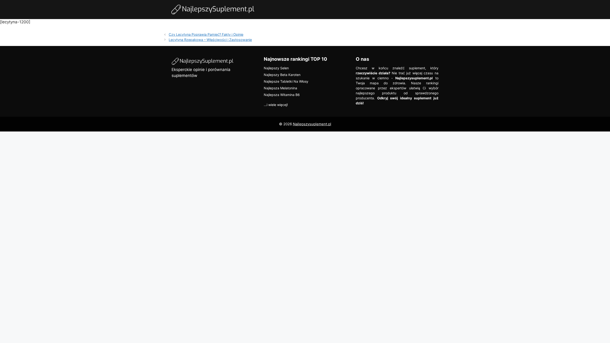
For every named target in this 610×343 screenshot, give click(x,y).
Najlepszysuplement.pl (312, 124)
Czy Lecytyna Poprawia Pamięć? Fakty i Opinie (206, 34)
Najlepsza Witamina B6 (282, 95)
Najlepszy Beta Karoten (282, 75)
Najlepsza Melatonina (280, 88)
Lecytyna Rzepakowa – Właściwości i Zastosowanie (210, 40)
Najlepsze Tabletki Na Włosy (286, 81)
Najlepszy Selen (276, 68)
